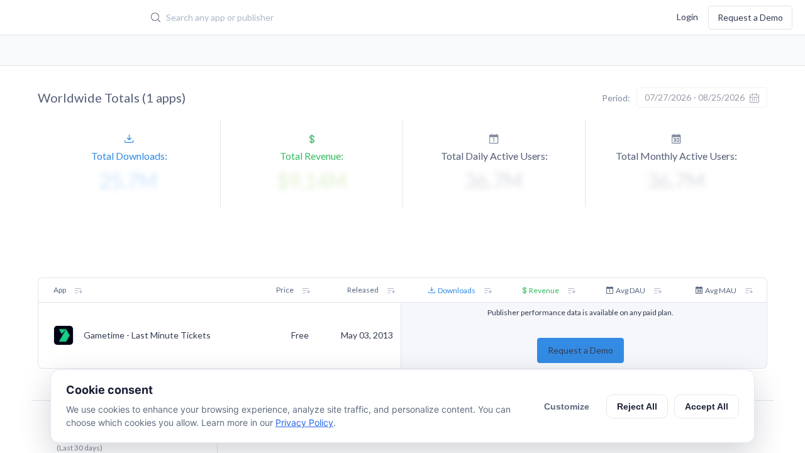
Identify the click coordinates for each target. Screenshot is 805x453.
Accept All (706, 406)
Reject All (637, 406)
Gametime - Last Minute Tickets (147, 335)
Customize (566, 406)
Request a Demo (750, 17)
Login (687, 16)
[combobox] (348, 17)
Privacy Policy (304, 422)
